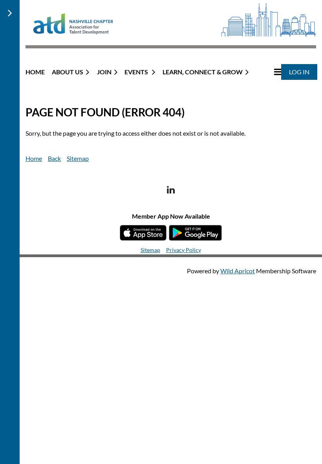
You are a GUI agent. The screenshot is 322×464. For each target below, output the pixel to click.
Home (34, 158)
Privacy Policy (183, 250)
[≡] (269, 71)
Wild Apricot (237, 270)
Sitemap (78, 158)
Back (54, 158)
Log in (299, 71)
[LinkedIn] (171, 189)
